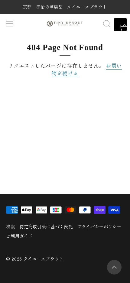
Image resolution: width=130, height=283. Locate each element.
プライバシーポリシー (99, 226)
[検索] (106, 24)
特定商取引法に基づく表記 (46, 226)
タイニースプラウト (43, 258)
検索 (10, 226)
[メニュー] (9, 23)
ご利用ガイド (19, 236)
